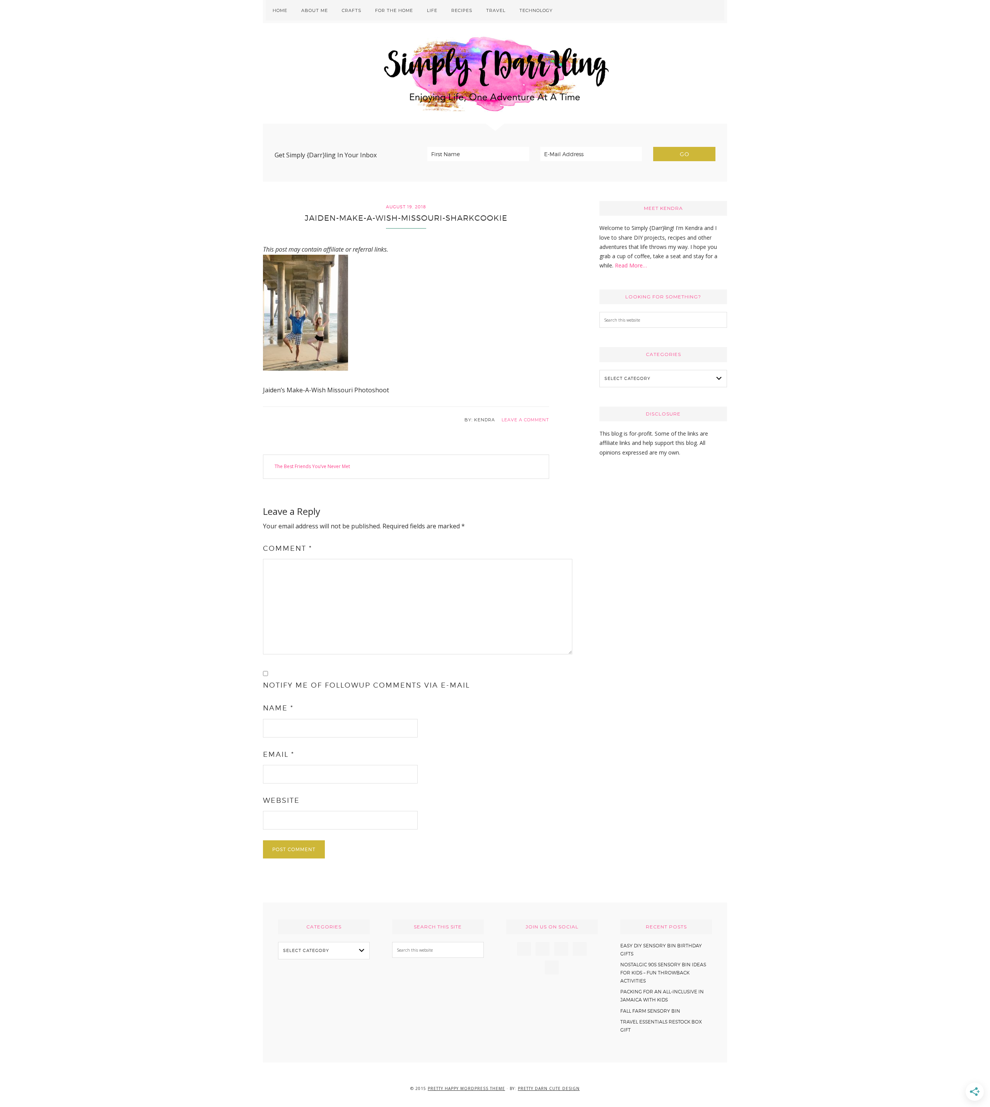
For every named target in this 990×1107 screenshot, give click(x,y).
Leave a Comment (525, 419)
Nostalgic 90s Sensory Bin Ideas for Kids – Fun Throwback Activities (663, 972)
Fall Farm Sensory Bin (650, 1011)
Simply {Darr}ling (495, 73)
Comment (287, 548)
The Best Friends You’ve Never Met (312, 466)
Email (278, 754)
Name (278, 708)
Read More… (631, 265)
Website (281, 800)
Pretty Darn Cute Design (549, 1088)
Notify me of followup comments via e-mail (366, 685)
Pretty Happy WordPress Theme (466, 1088)
